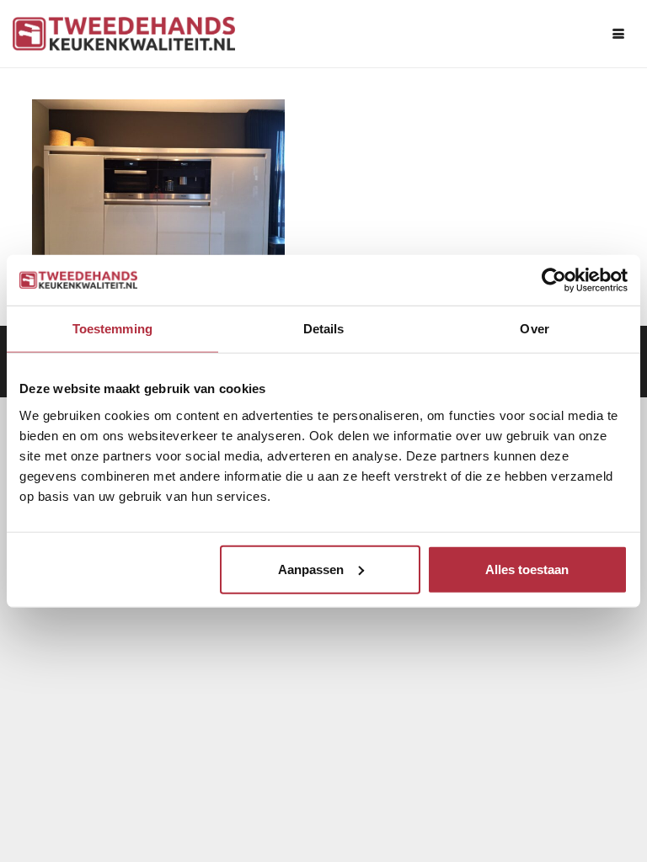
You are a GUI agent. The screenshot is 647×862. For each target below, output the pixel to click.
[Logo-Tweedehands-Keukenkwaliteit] (124, 34)
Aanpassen (311, 568)
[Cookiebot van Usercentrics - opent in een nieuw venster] (554, 280)
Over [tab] (534, 329)
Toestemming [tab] (112, 329)
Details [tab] (324, 329)
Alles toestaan (527, 568)
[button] (618, 34)
